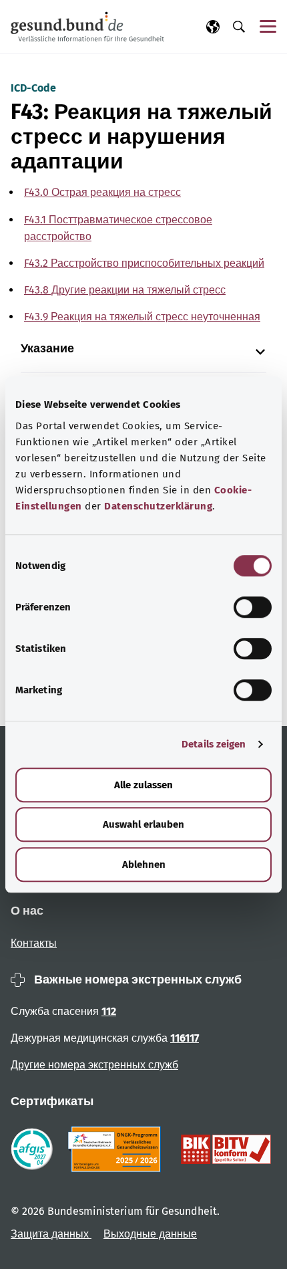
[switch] (253, 607)
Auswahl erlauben (143, 824)
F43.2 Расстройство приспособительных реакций (144, 263)
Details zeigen (214, 744)
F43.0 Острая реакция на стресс (102, 192)
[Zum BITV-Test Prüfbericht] (226, 1149)
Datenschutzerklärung (158, 506)
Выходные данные (150, 1234)
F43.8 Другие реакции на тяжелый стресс (125, 289)
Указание (47, 349)
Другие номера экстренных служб (94, 1064)
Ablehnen (144, 864)
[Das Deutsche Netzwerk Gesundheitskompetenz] (117, 1149)
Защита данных (51, 1234)
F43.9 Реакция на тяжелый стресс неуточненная (142, 316)
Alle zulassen (143, 785)
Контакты (34, 943)
